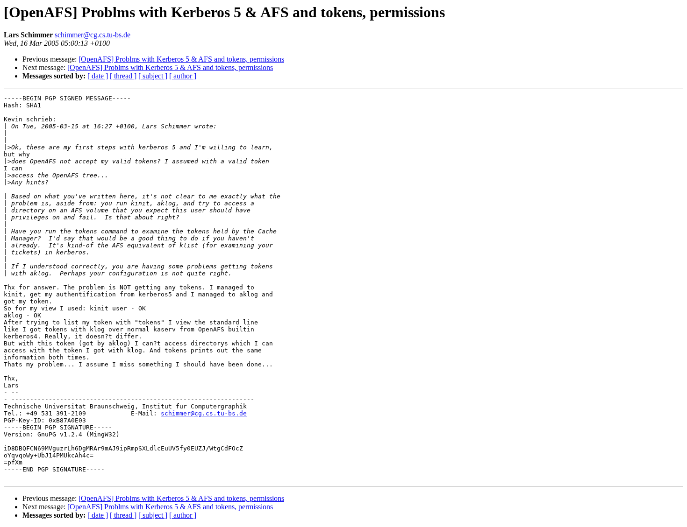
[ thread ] (123, 76)
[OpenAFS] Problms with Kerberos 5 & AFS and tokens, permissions (181, 59)
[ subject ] (152, 76)
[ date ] (97, 76)
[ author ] (182, 76)
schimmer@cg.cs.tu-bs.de (92, 35)
